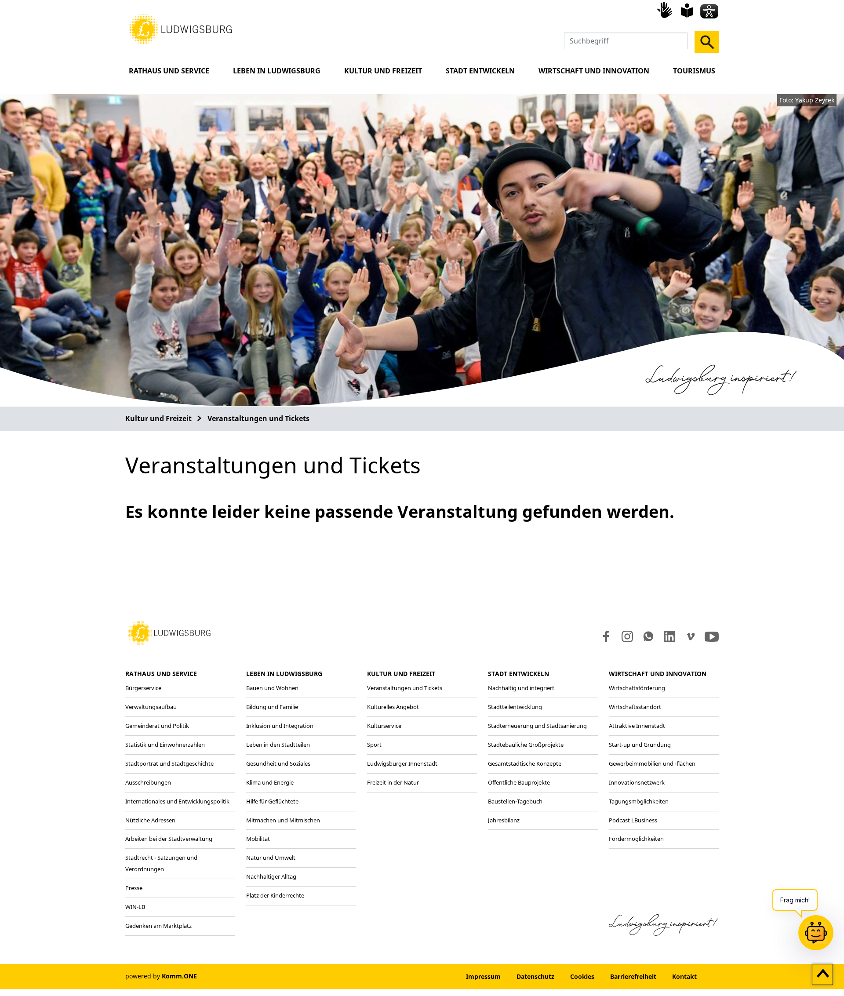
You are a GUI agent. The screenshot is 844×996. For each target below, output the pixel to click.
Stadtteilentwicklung (515, 707)
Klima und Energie (270, 782)
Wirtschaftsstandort (635, 707)
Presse (133, 888)
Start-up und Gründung (640, 745)
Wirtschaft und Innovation (593, 71)
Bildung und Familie (272, 707)
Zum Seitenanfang (822, 975)
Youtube (712, 636)
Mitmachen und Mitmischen (283, 820)
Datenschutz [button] (535, 976)
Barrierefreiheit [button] (633, 976)
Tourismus (694, 71)
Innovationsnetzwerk (637, 782)
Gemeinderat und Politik (157, 726)
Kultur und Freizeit (383, 71)
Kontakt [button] (684, 976)
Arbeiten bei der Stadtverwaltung (168, 839)
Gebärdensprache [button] (666, 9)
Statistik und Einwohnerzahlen (165, 745)
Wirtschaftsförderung (637, 688)
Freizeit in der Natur (393, 782)
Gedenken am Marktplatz (158, 926)
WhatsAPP (648, 636)
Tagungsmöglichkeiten (639, 801)
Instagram (626, 636)
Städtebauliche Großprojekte (526, 745)
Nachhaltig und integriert (521, 688)
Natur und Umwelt (270, 858)
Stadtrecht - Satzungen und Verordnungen (161, 863)
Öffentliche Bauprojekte (519, 782)
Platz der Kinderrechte (275, 895)
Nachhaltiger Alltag (271, 876)
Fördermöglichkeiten (636, 839)
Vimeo (691, 636)
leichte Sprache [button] (687, 10)
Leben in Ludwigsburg (276, 71)
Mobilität (258, 839)
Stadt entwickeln (480, 71)
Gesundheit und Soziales (278, 763)
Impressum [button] (483, 976)
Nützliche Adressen (150, 820)
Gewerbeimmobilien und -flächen (652, 763)
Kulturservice (384, 726)
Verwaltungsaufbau (151, 707)
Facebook (604, 636)
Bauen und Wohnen (272, 688)
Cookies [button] (582, 976)
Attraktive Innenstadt (637, 726)
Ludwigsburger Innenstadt (402, 763)
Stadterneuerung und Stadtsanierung (537, 726)
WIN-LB (135, 907)
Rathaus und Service (169, 71)
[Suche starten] (707, 42)
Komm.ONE (179, 976)
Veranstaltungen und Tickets (258, 418)
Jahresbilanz (504, 820)
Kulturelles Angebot (393, 707)
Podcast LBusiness (633, 820)
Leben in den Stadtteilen (278, 745)
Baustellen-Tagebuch (515, 801)
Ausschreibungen (148, 782)
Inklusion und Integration (279, 726)
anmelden (431, 976)
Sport (374, 745)
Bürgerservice (143, 688)
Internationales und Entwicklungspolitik (177, 801)
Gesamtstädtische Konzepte (524, 763)
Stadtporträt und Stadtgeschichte (169, 763)
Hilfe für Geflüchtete (272, 801)
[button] (180, 28)
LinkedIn (668, 636)
